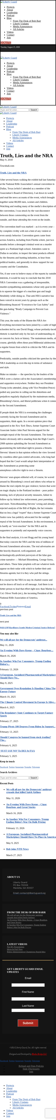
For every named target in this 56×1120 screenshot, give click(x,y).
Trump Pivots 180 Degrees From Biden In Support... (27, 726)
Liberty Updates (21, 23)
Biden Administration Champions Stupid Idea (26, 952)
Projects (10, 7)
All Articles (18, 29)
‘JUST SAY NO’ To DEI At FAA (17, 750)
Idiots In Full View (15, 949)
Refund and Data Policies (31, 1066)
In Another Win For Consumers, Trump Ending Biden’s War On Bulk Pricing (27, 820)
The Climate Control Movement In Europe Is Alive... (28, 702)
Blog (9, 18)
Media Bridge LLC (39, 1054)
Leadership (12, 12)
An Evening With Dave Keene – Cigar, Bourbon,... (26, 650)
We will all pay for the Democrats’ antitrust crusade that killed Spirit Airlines (28, 791)
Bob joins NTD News (17, 849)
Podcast (10, 15)
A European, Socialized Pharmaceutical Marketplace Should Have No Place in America (31, 835)
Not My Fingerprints (15, 947)
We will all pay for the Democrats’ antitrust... (23, 639)
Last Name (28, 1005)
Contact (10, 35)
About (10, 9)
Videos (10, 32)
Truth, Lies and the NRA (13, 172)
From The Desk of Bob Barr (27, 21)
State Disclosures (31, 1068)
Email (28, 978)
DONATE (5, 43)
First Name (28, 992)
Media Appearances (22, 26)
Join (9, 37)
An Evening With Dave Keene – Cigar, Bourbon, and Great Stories (26, 805)
